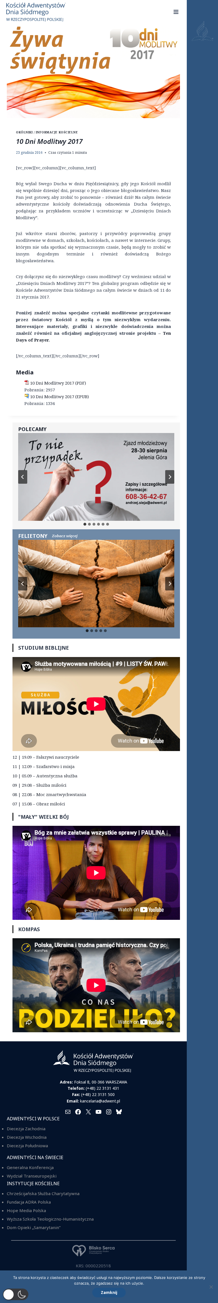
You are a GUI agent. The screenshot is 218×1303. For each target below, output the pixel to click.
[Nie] (211, 1287)
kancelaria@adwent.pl (100, 1101)
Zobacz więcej (64, 535)
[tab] (84, 524)
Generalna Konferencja (30, 1167)
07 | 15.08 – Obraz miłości (38, 804)
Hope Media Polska (26, 1210)
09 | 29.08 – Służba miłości (39, 785)
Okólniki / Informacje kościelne (47, 132)
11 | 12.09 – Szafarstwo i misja (43, 766)
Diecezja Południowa (27, 1145)
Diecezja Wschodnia (27, 1137)
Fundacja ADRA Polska (29, 1202)
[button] (15, 1294)
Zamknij (109, 1292)
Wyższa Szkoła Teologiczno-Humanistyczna (50, 1219)
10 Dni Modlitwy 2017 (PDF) (58, 383)
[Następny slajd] (169, 477)
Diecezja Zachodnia (26, 1128)
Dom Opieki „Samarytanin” (33, 1227)
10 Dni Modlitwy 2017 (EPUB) (59, 396)
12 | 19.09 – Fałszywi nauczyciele (45, 757)
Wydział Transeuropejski (31, 1176)
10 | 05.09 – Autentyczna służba (44, 776)
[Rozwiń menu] (176, 11)
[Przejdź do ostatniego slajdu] (22, 477)
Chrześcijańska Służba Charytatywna (43, 1193)
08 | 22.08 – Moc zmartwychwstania (49, 794)
